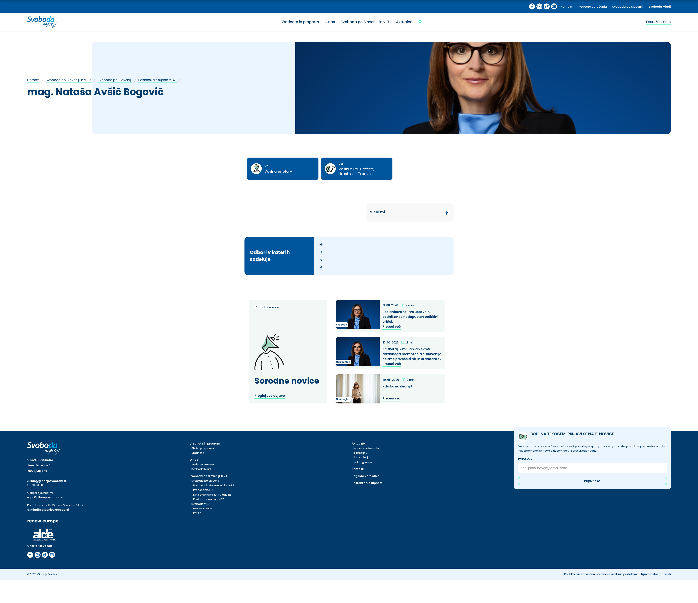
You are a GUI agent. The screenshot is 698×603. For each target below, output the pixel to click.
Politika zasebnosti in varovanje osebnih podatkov (600, 574)
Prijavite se (592, 481)
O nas (329, 21)
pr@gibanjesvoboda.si (46, 497)
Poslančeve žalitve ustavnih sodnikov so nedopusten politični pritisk (410, 316)
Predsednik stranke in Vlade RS (213, 485)
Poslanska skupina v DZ (157, 80)
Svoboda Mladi (660, 7)
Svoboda (341, 324)
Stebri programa (202, 448)
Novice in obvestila (366, 448)
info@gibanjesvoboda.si (48, 481)
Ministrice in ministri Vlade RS (212, 495)
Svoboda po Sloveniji (627, 7)
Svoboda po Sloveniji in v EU (365, 21)
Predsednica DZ (203, 490)
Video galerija (363, 462)
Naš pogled (343, 362)
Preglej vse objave (269, 395)
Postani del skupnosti (367, 483)
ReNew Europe (202, 508)
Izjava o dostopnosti (656, 574)
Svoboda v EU (200, 504)
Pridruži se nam (658, 21)
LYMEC (197, 513)
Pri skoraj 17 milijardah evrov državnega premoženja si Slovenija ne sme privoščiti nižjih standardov (412, 354)
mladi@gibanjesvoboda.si (49, 510)
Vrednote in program (300, 21)
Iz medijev (360, 453)
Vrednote (197, 453)
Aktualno (404, 21)
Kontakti (567, 7)
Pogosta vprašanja (593, 7)
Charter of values (40, 546)
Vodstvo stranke (202, 464)
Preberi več (391, 326)
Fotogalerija (362, 457)
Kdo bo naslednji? (397, 386)
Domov (33, 80)
